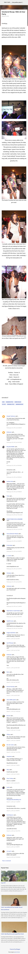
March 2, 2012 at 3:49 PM (13, 810)
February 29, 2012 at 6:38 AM (14, 427)
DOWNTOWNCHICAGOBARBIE (14, 519)
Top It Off (3, 883)
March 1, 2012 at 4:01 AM (13, 667)
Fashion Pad (10, 481)
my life (4, 404)
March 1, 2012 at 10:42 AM (13, 711)
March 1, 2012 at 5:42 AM (13, 682)
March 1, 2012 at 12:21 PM (13, 752)
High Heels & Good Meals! (13, 610)
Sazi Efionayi (10, 643)
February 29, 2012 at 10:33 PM (14, 628)
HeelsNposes (10, 815)
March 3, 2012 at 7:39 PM (13, 847)
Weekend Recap (19, 404)
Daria (8, 672)
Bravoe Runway (11, 686)
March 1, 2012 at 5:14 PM (13, 774)
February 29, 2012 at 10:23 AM (14, 514)
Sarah (8, 787)
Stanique (9, 573)
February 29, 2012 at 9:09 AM (14, 465)
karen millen (18, 402)
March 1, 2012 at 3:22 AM (13, 638)
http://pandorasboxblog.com (14, 799)
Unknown (9, 432)
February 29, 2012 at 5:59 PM (14, 568)
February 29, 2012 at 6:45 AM (14, 442)
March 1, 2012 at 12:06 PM (13, 740)
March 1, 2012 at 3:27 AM (13, 650)
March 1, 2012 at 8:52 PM (13, 783)
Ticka (8, 496)
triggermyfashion (11, 632)
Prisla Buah (9, 545)
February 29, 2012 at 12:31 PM (14, 529)
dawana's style (9, 402)
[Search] (26, 2)
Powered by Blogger (15, 949)
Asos (3, 402)
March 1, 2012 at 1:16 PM (13, 765)
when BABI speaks (11, 699)
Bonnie (8, 715)
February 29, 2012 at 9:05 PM (14, 616)
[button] (2, 19)
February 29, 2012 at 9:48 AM (14, 491)
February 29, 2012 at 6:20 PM (14, 581)
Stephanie (9, 756)
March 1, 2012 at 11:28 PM (13, 801)
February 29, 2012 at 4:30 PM (14, 551)
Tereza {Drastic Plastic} (12, 533)
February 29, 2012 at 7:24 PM (14, 606)
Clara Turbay (10, 778)
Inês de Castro (10, 744)
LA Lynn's (9, 851)
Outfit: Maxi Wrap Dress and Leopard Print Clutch (12, 934)
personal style (10, 404)
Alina (8, 769)
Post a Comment (6, 860)
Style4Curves (10, 621)
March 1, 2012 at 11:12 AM (13, 730)
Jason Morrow (17, 952)
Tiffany (8, 734)
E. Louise (9, 555)
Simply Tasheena (11, 416)
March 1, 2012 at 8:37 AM (13, 695)
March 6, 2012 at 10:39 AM (13, 857)
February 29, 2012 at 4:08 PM (14, 541)
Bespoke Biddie (11, 446)
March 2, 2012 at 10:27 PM (13, 831)
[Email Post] (2, 400)
